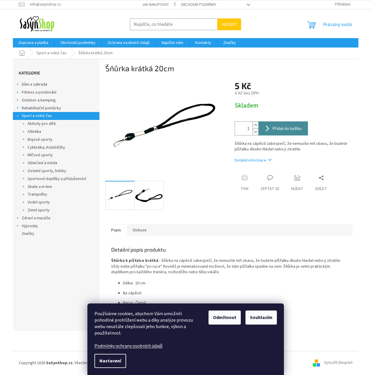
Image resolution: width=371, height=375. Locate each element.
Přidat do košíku (287, 128)
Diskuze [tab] (140, 230)
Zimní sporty (39, 210)
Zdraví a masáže (36, 218)
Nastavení (110, 361)
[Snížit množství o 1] (255, 131)
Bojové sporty (40, 139)
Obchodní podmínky (198, 4)
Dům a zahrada (34, 84)
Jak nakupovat (155, 4)
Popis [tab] (116, 230)
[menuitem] (33, 42)
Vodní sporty (39, 202)
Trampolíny (37, 194)
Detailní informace (250, 160)
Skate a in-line (40, 187)
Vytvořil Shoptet (338, 363)
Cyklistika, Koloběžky (46, 147)
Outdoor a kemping (39, 100)
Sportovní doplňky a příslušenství (57, 179)
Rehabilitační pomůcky (41, 108)
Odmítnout (224, 317)
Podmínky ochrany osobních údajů (128, 346)
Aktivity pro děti (42, 124)
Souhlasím (261, 317)
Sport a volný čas (37, 116)
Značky (28, 234)
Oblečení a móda (42, 163)
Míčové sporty (40, 155)
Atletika (34, 132)
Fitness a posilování (39, 92)
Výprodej (30, 226)
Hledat (229, 24)
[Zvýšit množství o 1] (255, 125)
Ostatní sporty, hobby (47, 171)
